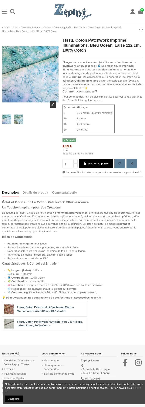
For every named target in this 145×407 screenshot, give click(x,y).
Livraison (9, 368)
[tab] (64, 193)
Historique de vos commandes (54, 367)
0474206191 (92, 378)
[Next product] (142, 29)
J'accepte (14, 398)
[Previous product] (140, 29)
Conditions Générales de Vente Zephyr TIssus (19, 362)
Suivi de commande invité (59, 373)
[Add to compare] (131, 163)
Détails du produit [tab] (35, 192)
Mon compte (51, 360)
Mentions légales (14, 378)
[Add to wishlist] (119, 163)
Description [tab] (10, 192)
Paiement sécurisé (15, 373)
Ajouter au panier (98, 163)
